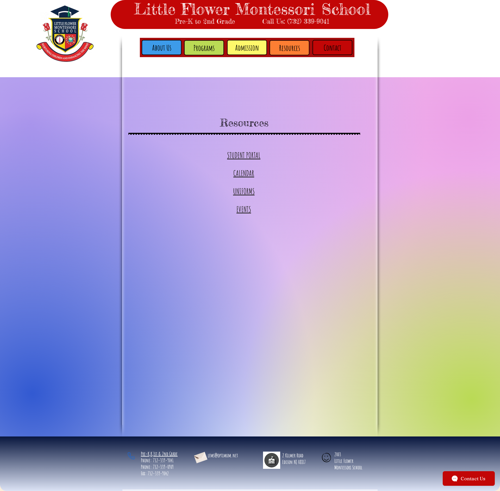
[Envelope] (200, 456)
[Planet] (271, 460)
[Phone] (131, 456)
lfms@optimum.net (223, 455)
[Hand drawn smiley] (327, 458)
